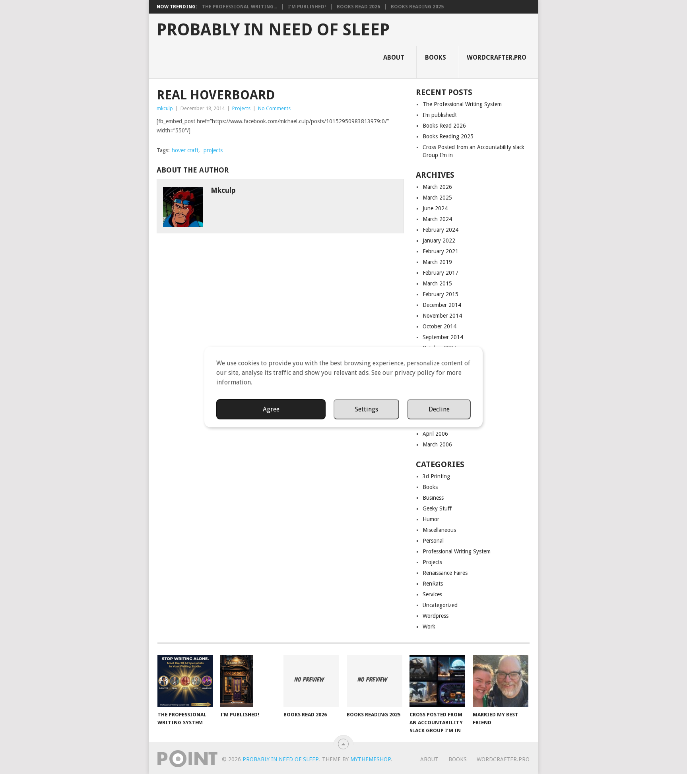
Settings (366, 409)
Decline (439, 409)
